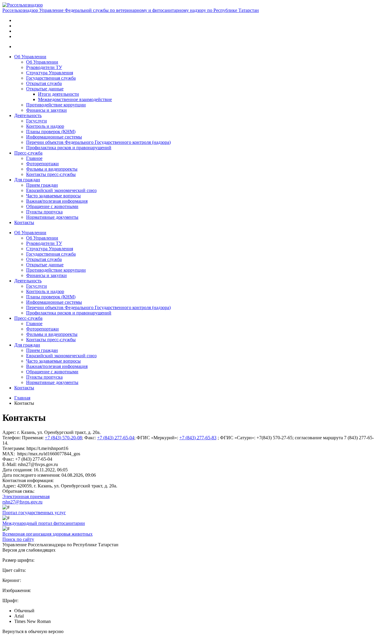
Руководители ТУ (44, 67)
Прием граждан (42, 185)
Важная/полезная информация (57, 201)
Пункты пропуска (44, 211)
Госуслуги (36, 120)
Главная (22, 397)
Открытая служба (44, 83)
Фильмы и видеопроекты (51, 168)
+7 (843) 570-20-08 (63, 437)
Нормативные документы (52, 217)
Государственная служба (51, 78)
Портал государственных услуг (34, 512)
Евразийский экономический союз (61, 190)
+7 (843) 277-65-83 (197, 437)
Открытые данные (45, 88)
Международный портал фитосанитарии (43, 523)
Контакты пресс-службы (51, 174)
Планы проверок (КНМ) (50, 131)
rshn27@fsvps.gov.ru (22, 501)
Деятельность (28, 115)
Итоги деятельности (58, 94)
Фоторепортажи (42, 163)
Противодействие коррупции (56, 104)
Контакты (24, 222)
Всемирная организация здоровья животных (47, 533)
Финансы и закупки (46, 110)
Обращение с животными (52, 206)
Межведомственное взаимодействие (75, 99)
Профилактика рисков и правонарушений (68, 147)
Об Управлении (30, 56)
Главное (34, 158)
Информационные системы (54, 136)
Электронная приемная (26, 496)
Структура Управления (49, 72)
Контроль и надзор (45, 126)
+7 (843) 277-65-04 (115, 437)
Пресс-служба (28, 152)
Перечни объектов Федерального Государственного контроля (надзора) (98, 142)
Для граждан (27, 179)
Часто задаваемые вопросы (53, 195)
